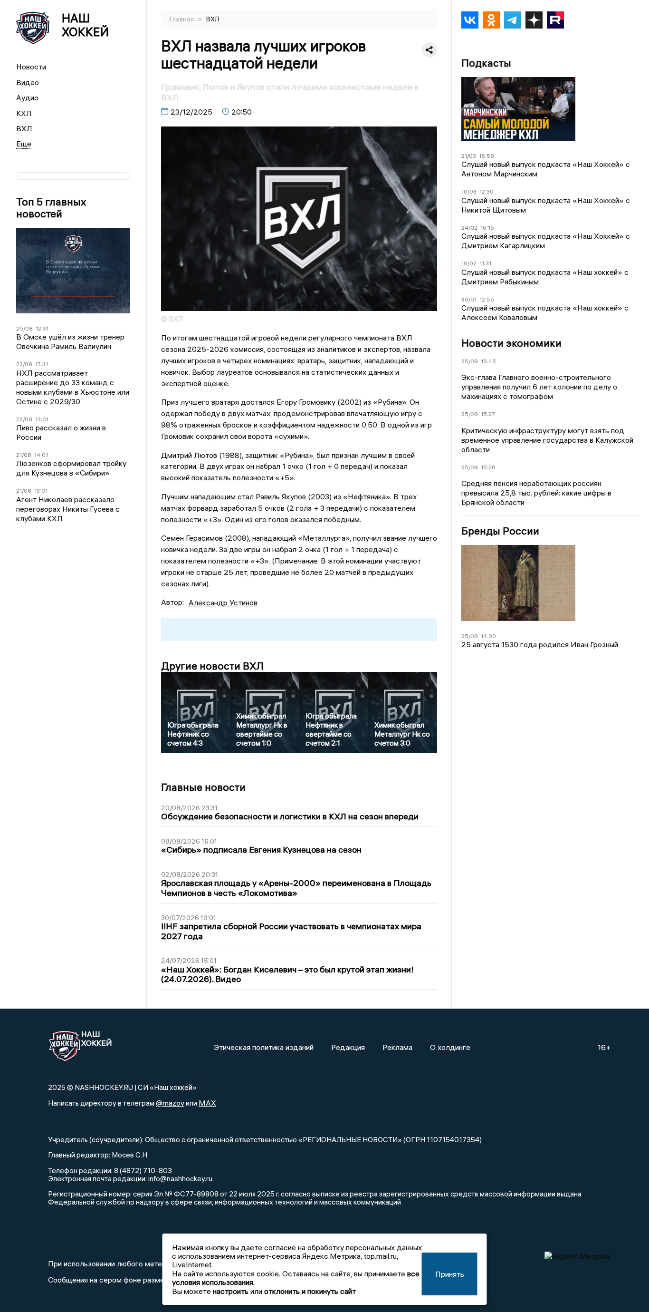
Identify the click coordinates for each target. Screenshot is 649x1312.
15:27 (488, 414)
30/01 (469, 299)
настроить (230, 1291)
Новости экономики (511, 343)
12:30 (486, 191)
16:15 (487, 227)
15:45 (488, 361)
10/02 (469, 263)
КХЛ (24, 113)
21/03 (468, 155)
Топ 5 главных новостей (51, 208)
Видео (27, 82)
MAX (207, 1103)
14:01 (41, 454)
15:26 (488, 467)
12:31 (42, 328)
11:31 (485, 263)
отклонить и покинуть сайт (310, 1291)
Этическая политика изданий (264, 1047)
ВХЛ (24, 128)
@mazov (170, 1103)
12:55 (486, 299)
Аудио (27, 97)
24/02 (469, 227)
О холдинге (450, 1047)
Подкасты (486, 63)
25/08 (24, 328)
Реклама (397, 1047)
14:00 (488, 636)
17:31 (41, 364)
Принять (449, 1274)
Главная (182, 19)
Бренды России (500, 531)
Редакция (348, 1047)
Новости (31, 66)
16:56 (486, 155)
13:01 (41, 419)
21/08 (23, 454)
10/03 (469, 191)
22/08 (24, 364)
